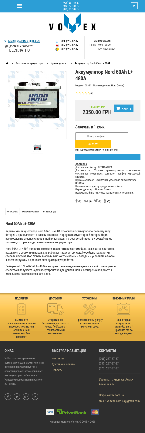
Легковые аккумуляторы (29, 63)
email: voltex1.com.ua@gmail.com (119, 401)
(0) (79, 201)
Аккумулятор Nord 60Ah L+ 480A (92, 63)
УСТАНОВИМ (89, 298)
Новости (57, 370)
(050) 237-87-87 (71, 6)
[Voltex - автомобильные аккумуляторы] (72, 23)
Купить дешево (59, 63)
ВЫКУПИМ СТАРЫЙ (124, 298)
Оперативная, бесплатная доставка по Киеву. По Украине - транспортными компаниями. (55, 326)
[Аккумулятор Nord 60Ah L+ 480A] (37, 100)
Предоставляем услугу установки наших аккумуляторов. (89, 323)
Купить (127, 108)
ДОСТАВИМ (55, 298)
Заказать (93, 144)
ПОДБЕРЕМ (21, 298)
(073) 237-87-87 (71, 9)
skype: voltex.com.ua (111, 395)
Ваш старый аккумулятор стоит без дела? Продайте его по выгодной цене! (123, 326)
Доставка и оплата (63, 364)
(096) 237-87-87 (71, 2)
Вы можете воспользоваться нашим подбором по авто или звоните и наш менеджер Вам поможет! (22, 328)
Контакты (58, 358)
